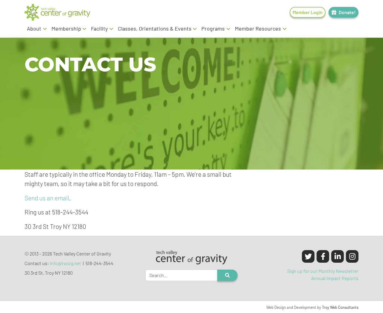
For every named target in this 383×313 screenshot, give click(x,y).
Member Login (308, 12)
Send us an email (47, 198)
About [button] (34, 28)
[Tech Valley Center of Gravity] (57, 12)
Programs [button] (213, 28)
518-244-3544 (99, 263)
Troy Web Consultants (340, 307)
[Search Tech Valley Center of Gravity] (227, 275)
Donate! (347, 12)
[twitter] (308, 256)
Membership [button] (66, 28)
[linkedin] (337, 256)
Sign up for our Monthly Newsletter (322, 271)
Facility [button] (99, 28)
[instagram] (352, 256)
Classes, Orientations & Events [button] (155, 28)
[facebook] (323, 256)
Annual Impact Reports (334, 278)
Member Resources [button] (258, 28)
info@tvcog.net (65, 263)
